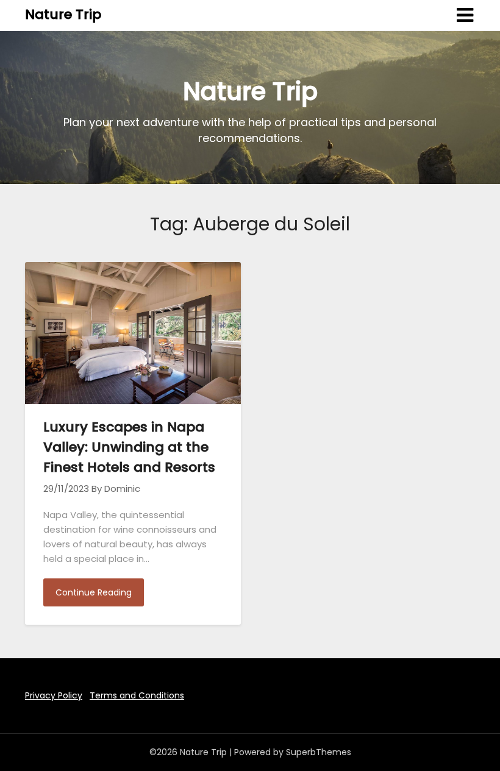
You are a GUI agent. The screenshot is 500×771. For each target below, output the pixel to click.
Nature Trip (63, 14)
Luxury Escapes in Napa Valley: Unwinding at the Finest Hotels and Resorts (129, 447)
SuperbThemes (318, 752)
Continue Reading (93, 592)
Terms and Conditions (137, 695)
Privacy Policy (53, 695)
